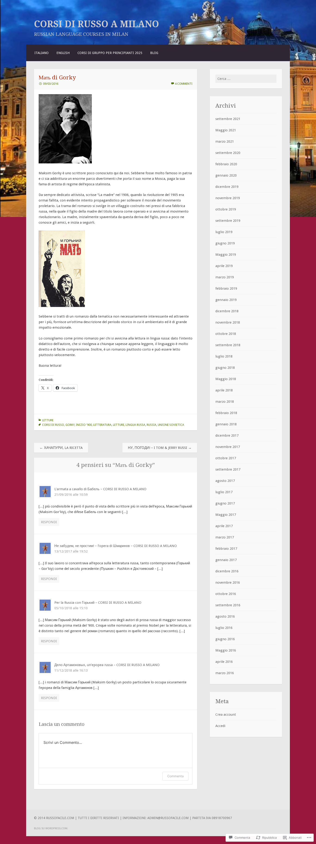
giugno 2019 (225, 243)
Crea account (225, 714)
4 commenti (183, 83)
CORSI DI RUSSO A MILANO (96, 24)
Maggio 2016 (225, 650)
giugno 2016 (225, 639)
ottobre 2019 (225, 209)
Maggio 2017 (225, 515)
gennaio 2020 (226, 175)
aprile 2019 (224, 266)
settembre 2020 (227, 153)
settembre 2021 (227, 119)
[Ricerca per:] (245, 79)
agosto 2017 (225, 481)
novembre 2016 (227, 582)
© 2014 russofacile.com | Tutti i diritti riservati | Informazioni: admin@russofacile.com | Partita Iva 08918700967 (133, 818)
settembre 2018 (227, 345)
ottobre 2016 (225, 594)
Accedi (220, 726)
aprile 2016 (224, 662)
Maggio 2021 (225, 130)
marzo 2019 (224, 277)
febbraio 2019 (226, 288)
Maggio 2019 (225, 254)
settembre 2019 (227, 221)
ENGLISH (63, 53)
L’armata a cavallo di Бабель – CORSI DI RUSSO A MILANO (100, 489)
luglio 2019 (223, 232)
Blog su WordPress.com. (51, 828)
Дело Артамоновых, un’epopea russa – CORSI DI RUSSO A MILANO (107, 665)
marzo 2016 (224, 673)
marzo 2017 (224, 537)
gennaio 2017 (226, 560)
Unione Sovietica (171, 425)
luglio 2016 (223, 628)
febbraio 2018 (226, 413)
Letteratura (102, 425)
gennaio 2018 (226, 424)
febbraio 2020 (226, 164)
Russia (151, 425)
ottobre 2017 (225, 458)
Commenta (175, 776)
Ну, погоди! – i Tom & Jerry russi (160, 448)
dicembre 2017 (227, 435)
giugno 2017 (225, 503)
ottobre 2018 (225, 334)
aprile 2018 (224, 390)
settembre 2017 (227, 469)
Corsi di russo (53, 425)
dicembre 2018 (227, 311)
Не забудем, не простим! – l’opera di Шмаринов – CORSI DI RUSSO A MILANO (115, 546)
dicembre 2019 (227, 187)
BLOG (154, 53)
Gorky (69, 425)
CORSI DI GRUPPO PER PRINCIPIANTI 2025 (109, 53)
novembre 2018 (227, 322)
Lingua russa (135, 425)
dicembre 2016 (227, 571)
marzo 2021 (224, 141)
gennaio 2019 (226, 300)
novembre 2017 (227, 447)
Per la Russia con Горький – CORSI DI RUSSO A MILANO (97, 603)
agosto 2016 (225, 616)
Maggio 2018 (225, 379)
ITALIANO (41, 53)
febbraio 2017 (226, 549)
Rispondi (49, 522)
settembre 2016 (227, 605)
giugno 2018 (225, 368)
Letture (47, 420)
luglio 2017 (223, 492)
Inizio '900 (84, 425)
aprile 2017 (224, 526)
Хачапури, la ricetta (61, 448)
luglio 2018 (223, 356)
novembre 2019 (227, 198)
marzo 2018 (224, 401)
